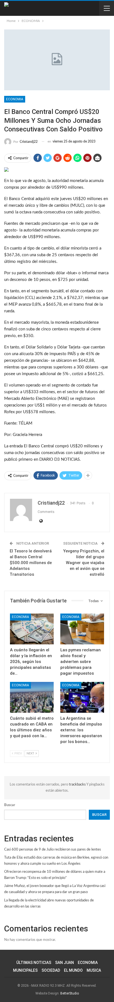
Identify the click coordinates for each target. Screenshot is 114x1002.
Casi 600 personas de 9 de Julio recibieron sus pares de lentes (52, 849)
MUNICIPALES (25, 970)
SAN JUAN (64, 962)
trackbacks (77, 784)
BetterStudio (69, 993)
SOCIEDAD (51, 970)
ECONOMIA (14, 99)
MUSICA (94, 970)
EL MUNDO (73, 970)
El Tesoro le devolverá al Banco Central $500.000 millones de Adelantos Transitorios (31, 563)
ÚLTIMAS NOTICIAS (33, 962)
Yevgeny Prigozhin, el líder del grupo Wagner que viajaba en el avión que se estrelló (83, 563)
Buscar (9, 805)
